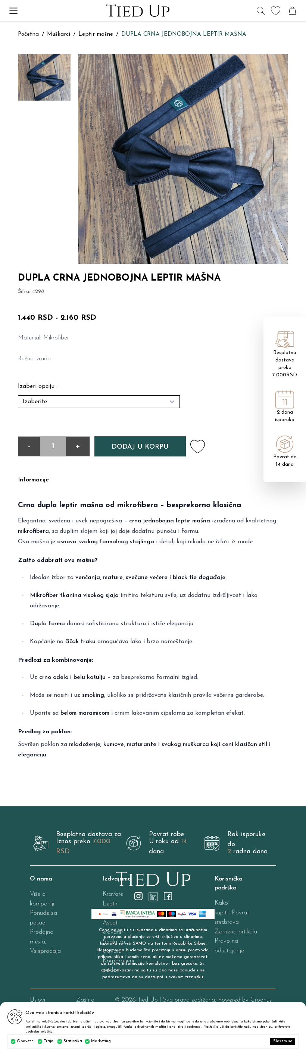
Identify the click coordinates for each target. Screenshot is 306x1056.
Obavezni (26, 1041)
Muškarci (58, 34)
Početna (28, 34)
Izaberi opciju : (37, 386)
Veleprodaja (45, 951)
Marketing (101, 1041)
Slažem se (282, 1041)
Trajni (49, 1041)
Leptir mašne (95, 34)
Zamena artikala (236, 932)
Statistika (72, 1041)
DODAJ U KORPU (140, 447)
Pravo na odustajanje (229, 946)
